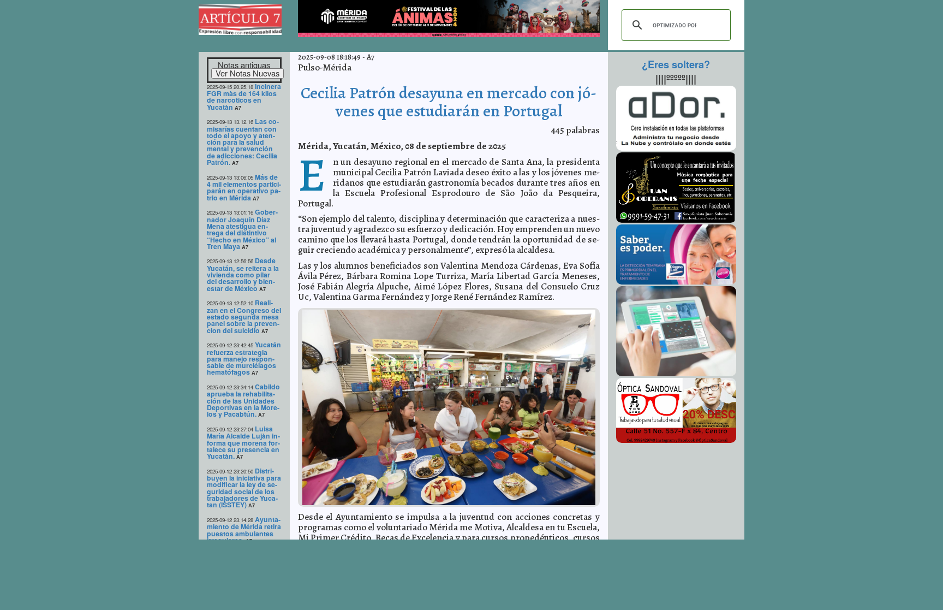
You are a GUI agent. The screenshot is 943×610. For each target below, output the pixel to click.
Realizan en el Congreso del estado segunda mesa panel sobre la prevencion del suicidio (244, 316)
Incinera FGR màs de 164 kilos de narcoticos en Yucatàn (244, 96)
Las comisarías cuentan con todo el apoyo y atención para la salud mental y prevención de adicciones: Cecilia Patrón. (243, 141)
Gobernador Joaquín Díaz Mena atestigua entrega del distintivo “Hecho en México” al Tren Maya (242, 229)
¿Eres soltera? (676, 64)
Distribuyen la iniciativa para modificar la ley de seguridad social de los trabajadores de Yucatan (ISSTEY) (244, 488)
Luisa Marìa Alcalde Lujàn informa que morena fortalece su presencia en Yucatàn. (243, 442)
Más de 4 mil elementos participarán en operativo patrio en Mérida (244, 187)
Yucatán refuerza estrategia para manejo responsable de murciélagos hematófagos (244, 358)
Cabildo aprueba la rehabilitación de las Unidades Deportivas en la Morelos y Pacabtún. (243, 400)
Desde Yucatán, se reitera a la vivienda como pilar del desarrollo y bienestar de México (243, 274)
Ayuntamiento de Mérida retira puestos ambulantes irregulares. (244, 529)
